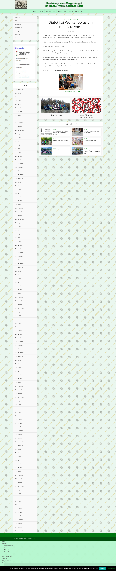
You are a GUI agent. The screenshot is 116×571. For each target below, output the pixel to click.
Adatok (6, 548)
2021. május (18, 323)
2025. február (18, 156)
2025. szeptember (19, 130)
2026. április (18, 104)
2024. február (18, 200)
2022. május (18, 278)
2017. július (18, 493)
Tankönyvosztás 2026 (90, 140)
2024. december (19, 163)
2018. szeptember (19, 442)
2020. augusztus (19, 356)
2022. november (19, 256)
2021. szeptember (19, 308)
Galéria (60, 11)
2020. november (19, 345)
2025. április (18, 148)
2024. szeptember (19, 174)
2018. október (18, 438)
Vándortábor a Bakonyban (60, 150)
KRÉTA (77, 11)
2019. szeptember (19, 397)
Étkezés (17, 38)
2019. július (18, 404)
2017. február (18, 512)
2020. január (18, 382)
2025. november (19, 122)
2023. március (18, 241)
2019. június (18, 408)
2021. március (18, 330)
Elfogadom (102, 568)
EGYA (16, 21)
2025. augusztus (19, 134)
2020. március (18, 375)
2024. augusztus (19, 178)
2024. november (19, 167)
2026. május (18, 100)
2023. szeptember (19, 219)
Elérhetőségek (68, 11)
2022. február (18, 289)
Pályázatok (17, 34)
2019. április (18, 416)
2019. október (18, 393)
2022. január (18, 293)
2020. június (18, 364)
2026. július (18, 93)
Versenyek (17, 31)
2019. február (18, 423)
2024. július (18, 182)
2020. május (18, 367)
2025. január (18, 160)
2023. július (18, 226)
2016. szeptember (19, 531)
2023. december (19, 208)
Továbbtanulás (18, 27)
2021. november (19, 301)
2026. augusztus (19, 89)
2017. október (18, 482)
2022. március (18, 286)
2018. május (18, 456)
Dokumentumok (50, 11)
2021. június (18, 319)
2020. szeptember (19, 352)
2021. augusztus (19, 312)
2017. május (18, 501)
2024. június (18, 186)
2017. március (18, 508)
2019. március (18, 419)
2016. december (19, 519)
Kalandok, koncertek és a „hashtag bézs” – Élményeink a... (92, 151)
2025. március (18, 152)
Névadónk (7, 550)
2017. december (19, 475)
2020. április (18, 371)
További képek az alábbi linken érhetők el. (71, 91)
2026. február (18, 111)
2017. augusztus (19, 490)
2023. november (19, 212)
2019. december (19, 386)
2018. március (18, 464)
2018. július (18, 449)
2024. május (18, 189)
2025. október (18, 126)
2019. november (19, 390)
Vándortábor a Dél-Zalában (60, 140)
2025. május (18, 145)
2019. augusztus (19, 401)
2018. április (18, 460)
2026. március (18, 108)
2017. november (19, 479)
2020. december (19, 341)
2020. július (18, 360)
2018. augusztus (19, 445)
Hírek (34, 11)
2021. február (18, 334)
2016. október (18, 527)
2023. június (18, 230)
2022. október (18, 260)
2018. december (19, 430)
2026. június (18, 96)
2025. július (18, 137)
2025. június (18, 141)
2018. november (19, 434)
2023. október (18, 215)
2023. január (18, 249)
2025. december (19, 119)
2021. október (18, 304)
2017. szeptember (19, 486)
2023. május (18, 234)
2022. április (18, 282)
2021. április (18, 327)
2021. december (19, 297)
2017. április (18, 505)
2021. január (18, 338)
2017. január (18, 516)
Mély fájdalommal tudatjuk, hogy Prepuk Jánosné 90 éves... (60, 132)
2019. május (18, 412)
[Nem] (111, 568)
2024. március (18, 197)
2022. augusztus (19, 267)
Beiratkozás (18, 24)
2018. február (18, 467)
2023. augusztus (19, 223)
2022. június (18, 275)
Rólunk (41, 11)
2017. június (18, 497)
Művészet (17, 17)
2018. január (18, 471)
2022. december (19, 252)
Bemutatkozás (8, 546)
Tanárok (6, 552)
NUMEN (34, 538)
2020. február (18, 378)
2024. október (18, 171)
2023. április (18, 237)
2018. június (18, 453)
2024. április (18, 193)
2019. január (18, 427)
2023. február (18, 245)
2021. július (18, 315)
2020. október (18, 349)
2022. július (18, 271)
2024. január (18, 204)
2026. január (18, 115)
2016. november (19, 523)
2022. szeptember (19, 263)
